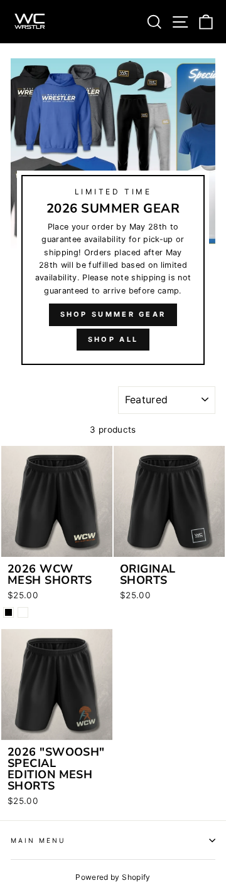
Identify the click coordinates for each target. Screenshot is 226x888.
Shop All (113, 339)
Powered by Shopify (112, 877)
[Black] (8, 612)
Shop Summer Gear (113, 314)
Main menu (39, 840)
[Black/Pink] (23, 612)
